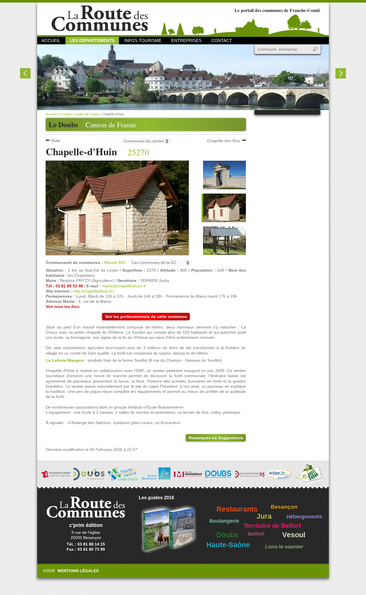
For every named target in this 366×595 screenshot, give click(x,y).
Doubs (227, 535)
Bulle (55, 140)
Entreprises (186, 40)
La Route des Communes (100, 18)
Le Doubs (65, 114)
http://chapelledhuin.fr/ (93, 291)
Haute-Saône (228, 545)
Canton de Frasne (110, 124)
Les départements (92, 40)
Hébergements (304, 517)
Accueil (50, 40)
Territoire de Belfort (272, 525)
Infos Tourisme (143, 40)
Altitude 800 (114, 262)
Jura (264, 516)
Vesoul (293, 535)
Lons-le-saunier (284, 547)
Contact (221, 40)
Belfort (256, 534)
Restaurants (237, 509)
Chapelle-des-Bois (223, 140)
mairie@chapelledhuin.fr (124, 286)
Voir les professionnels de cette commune (146, 316)
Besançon (284, 507)
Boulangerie (224, 521)
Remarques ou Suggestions (216, 437)
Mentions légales (78, 570)
